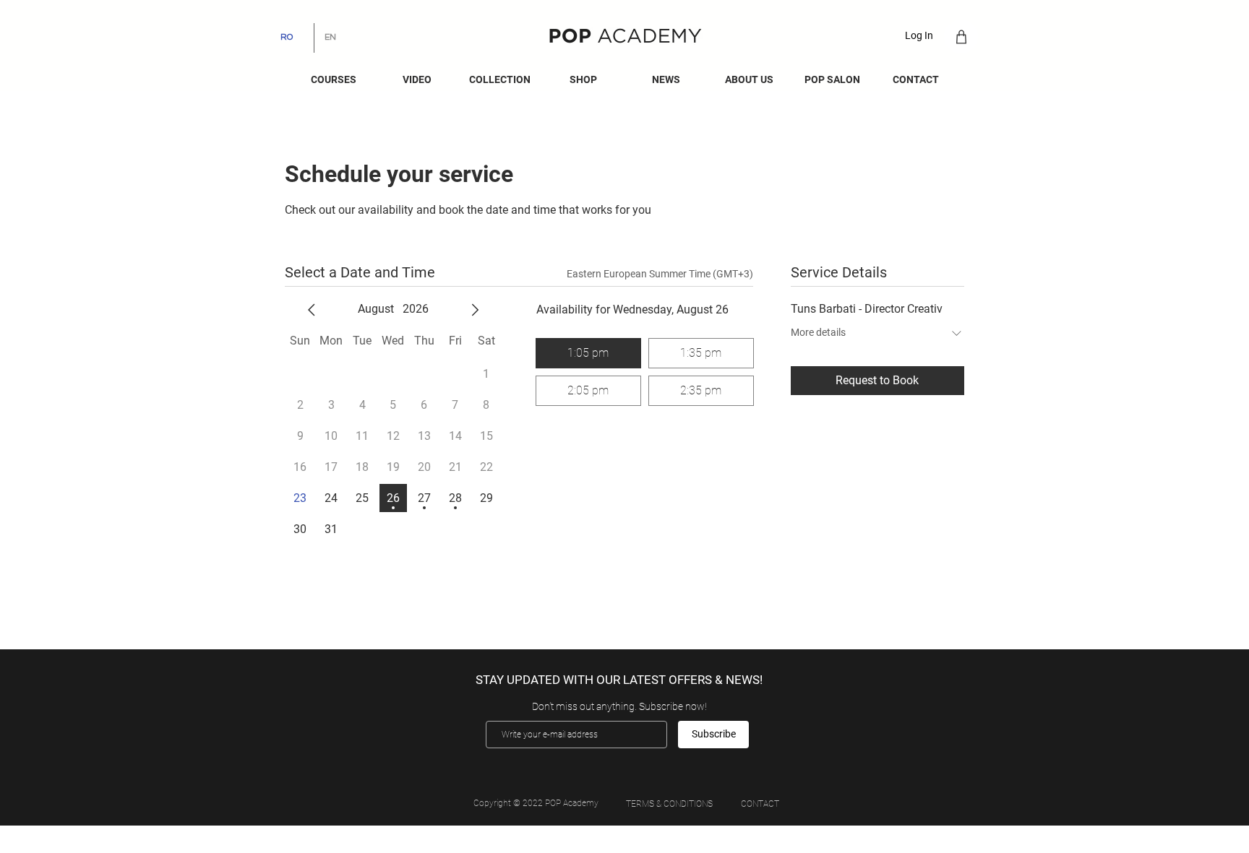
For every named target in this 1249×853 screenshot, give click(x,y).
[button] (666, 80)
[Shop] (961, 36)
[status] (660, 274)
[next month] (475, 310)
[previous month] (311, 310)
